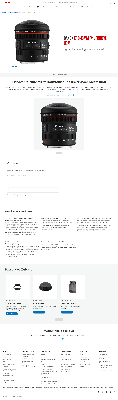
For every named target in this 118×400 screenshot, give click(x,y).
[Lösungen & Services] (69, 7)
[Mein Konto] (110, 3)
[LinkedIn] (106, 392)
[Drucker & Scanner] (55, 7)
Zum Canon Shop (11, 313)
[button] (44, 153)
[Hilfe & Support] (80, 7)
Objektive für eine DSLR (70, 33)
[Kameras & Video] (34, 7)
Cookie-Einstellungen (106, 387)
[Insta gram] (102, 392)
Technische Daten (62, 74)
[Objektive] (42, 7)
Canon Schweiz (7, 392)
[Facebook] (98, 392)
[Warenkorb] (114, 3)
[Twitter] (110, 392)
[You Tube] (114, 392)
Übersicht (53, 74)
